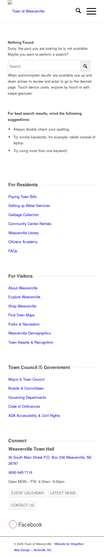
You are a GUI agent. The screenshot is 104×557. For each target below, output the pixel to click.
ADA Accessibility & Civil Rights (34, 415)
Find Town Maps (21, 314)
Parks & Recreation (24, 324)
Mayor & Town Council (26, 379)
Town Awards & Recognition (31, 342)
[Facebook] (13, 524)
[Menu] (88, 11)
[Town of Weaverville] (43, 11)
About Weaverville (22, 287)
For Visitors (20, 276)
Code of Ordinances (24, 406)
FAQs (12, 250)
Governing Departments (27, 397)
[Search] (75, 11)
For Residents (23, 184)
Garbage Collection (23, 214)
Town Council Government (39, 367)
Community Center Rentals (30, 223)
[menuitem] (75, 11)
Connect (17, 440)
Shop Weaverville (22, 306)
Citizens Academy (23, 241)
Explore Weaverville (24, 296)
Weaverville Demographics (29, 333)
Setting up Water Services (29, 205)
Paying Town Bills (22, 196)
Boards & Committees (26, 388)
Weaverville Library (23, 232)
